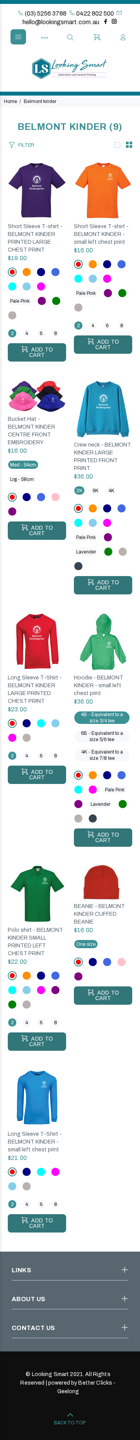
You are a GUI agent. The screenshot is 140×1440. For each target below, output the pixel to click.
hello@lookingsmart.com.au (61, 22)
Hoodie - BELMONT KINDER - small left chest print (98, 685)
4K (111, 490)
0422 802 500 (94, 13)
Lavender (86, 552)
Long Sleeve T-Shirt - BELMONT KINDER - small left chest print (35, 1142)
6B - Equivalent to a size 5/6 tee (102, 736)
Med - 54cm (23, 465)
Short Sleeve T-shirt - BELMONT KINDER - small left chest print (101, 234)
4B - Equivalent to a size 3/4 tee (102, 718)
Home (10, 101)
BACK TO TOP (70, 1423)
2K (79, 490)
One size (86, 944)
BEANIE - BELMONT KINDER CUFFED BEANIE (99, 914)
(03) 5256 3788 (45, 13)
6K (95, 490)
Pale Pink (20, 301)
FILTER (26, 145)
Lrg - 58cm (22, 479)
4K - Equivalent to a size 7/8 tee (102, 755)
